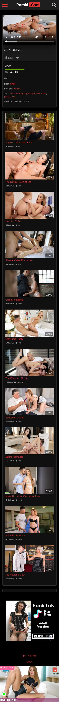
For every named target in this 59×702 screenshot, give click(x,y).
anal (11, 94)
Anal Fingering (20, 94)
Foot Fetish (41, 94)
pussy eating (10, 96)
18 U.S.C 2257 (29, 656)
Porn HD (17, 89)
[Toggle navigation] (5, 5)
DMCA (29, 662)
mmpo (12, 84)
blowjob (31, 94)
